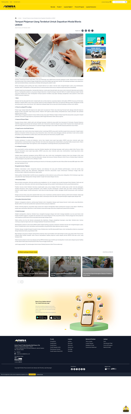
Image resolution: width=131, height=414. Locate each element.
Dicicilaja (70, 349)
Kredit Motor (53, 345)
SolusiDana (53, 341)
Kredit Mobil (53, 343)
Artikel (19, 18)
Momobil (70, 343)
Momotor (70, 345)
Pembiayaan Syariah (55, 349)
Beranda (53, 7)
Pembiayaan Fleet (108, 343)
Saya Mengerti (32, 374)
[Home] (16, 18)
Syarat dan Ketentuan (91, 347)
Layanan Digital (68, 7)
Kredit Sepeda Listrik (55, 347)
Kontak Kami (17, 2)
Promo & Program (79, 7)
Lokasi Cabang (89, 343)
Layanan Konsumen (91, 7)
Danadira (70, 351)
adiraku (70, 341)
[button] (126, 409)
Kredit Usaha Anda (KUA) (56, 351)
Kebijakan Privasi (90, 345)
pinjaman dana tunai (45, 233)
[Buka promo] (95, 40)
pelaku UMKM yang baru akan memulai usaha (47, 151)
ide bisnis (55, 143)
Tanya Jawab (89, 341)
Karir (11, 2)
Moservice (70, 347)
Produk (59, 7)
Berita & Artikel (107, 347)
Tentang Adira (4, 2)
